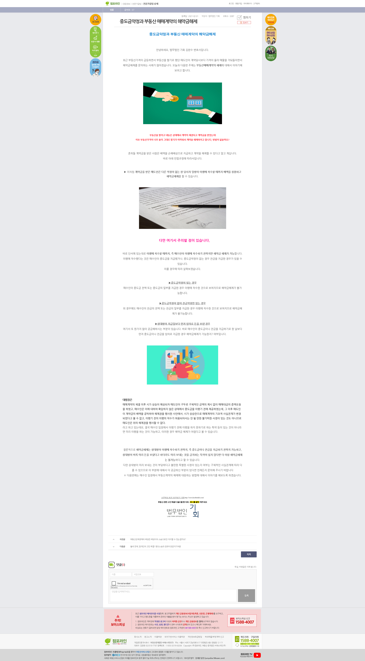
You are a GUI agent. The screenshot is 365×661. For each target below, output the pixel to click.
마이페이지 (248, 3)
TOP (95, 55)
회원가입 (238, 3)
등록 (247, 595)
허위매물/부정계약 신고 (214, 637)
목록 (249, 554)
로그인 (231, 3)
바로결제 (95, 48)
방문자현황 (95, 39)
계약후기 (95, 30)
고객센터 (256, 3)
